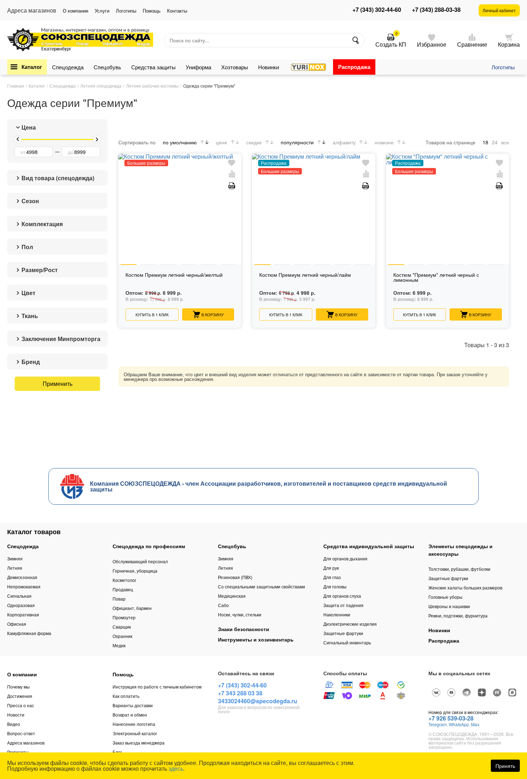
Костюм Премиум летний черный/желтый (174, 275)
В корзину (212, 314)
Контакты (177, 10)
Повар (119, 599)
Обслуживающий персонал (140, 561)
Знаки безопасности (243, 629)
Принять (505, 765)
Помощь (152, 10)
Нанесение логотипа (134, 724)
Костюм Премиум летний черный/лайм (305, 275)
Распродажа (354, 67)
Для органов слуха (342, 596)
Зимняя (15, 558)
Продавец (123, 589)
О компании (75, 10)
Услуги (102, 10)
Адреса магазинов (25, 743)
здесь (175, 768)
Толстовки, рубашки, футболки (459, 569)
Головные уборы (445, 597)
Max (475, 724)
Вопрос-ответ (21, 733)
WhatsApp (459, 724)
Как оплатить (126, 696)
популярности (297, 142)
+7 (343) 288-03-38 (436, 10)
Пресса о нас (20, 705)
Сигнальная (19, 596)
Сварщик (122, 627)
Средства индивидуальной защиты (368, 546)
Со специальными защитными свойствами (261, 586)
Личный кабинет (499, 10)
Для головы (335, 586)
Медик (119, 645)
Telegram (437, 724)
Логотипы (126, 10)
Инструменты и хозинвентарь (256, 639)
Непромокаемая (24, 586)
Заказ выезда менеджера (139, 743)
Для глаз (332, 577)
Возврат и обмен (130, 715)
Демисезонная (22, 577)
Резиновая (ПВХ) (235, 577)
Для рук (331, 568)
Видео (13, 724)
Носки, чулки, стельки (239, 614)
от (22, 151)
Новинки (268, 67)
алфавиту (344, 142)
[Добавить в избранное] (231, 163)
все (505, 142)
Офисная (16, 624)
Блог (117, 752)
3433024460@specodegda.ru (257, 701)
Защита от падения (343, 605)
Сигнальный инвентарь (347, 642)
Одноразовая (21, 605)
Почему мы (18, 687)
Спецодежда (68, 67)
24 (495, 142)
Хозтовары (234, 67)
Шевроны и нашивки (449, 606)
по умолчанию (180, 142)
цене (221, 142)
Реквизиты (18, 752)
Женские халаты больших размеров (465, 587)
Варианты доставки (133, 705)
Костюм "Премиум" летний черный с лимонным (436, 277)
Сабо (223, 605)
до (70, 151)
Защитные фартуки (343, 633)
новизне (384, 142)
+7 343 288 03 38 (240, 693)
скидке (254, 142)
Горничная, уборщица (135, 571)
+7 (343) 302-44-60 (376, 10)
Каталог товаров (34, 531)
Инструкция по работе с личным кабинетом (157, 687)
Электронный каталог (135, 733)
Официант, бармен (132, 608)
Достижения (19, 696)
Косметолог (124, 580)
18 (485, 142)
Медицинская (232, 596)
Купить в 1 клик (152, 314)
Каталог (32, 67)
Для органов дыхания (345, 558)
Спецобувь (107, 67)
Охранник (122, 636)
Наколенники (336, 614)
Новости (15, 715)
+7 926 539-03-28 (451, 718)
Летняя (14, 568)
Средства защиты (153, 67)
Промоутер (124, 617)
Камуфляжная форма (29, 633)
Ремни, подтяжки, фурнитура (458, 615)
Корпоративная (23, 614)
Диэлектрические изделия (350, 624)
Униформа (198, 67)
